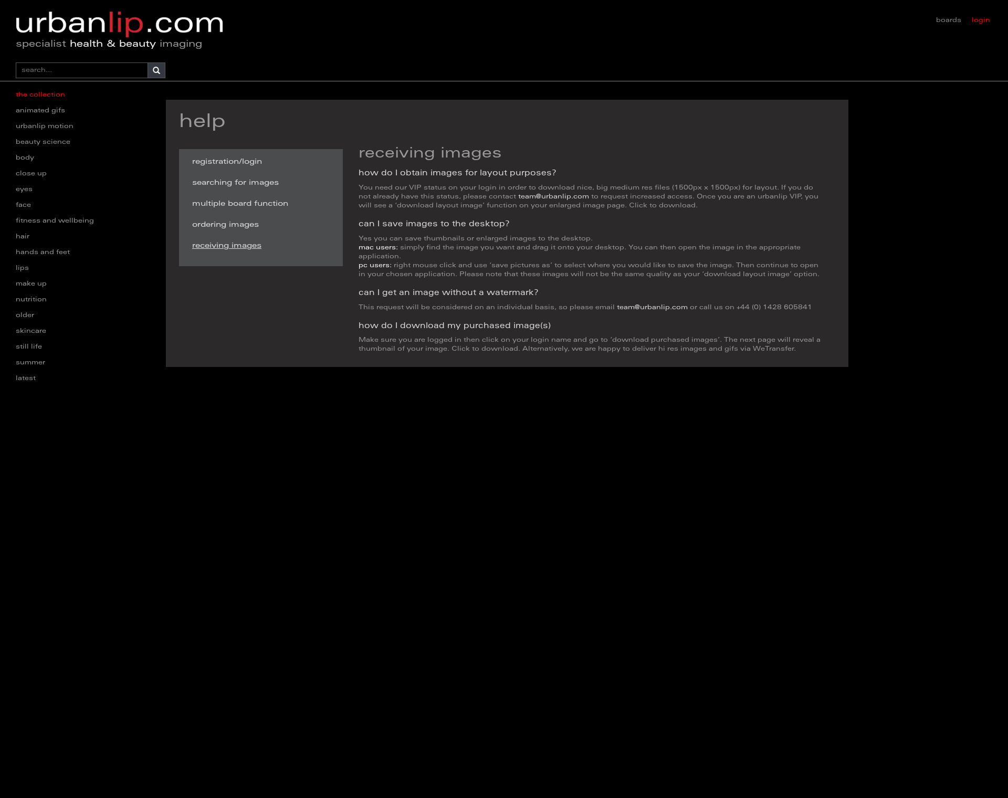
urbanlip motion (45, 126)
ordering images (225, 225)
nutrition (31, 300)
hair (22, 237)
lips (22, 268)
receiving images (226, 246)
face (23, 205)
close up (31, 174)
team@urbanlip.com (553, 197)
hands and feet (43, 252)
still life (29, 347)
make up (31, 284)
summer (30, 363)
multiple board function (240, 204)
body (25, 158)
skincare (31, 331)
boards (948, 20)
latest (26, 378)
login (981, 20)
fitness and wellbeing (55, 221)
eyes (24, 189)
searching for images (235, 183)
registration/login (227, 162)
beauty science (43, 142)
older (25, 315)
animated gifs (40, 111)
